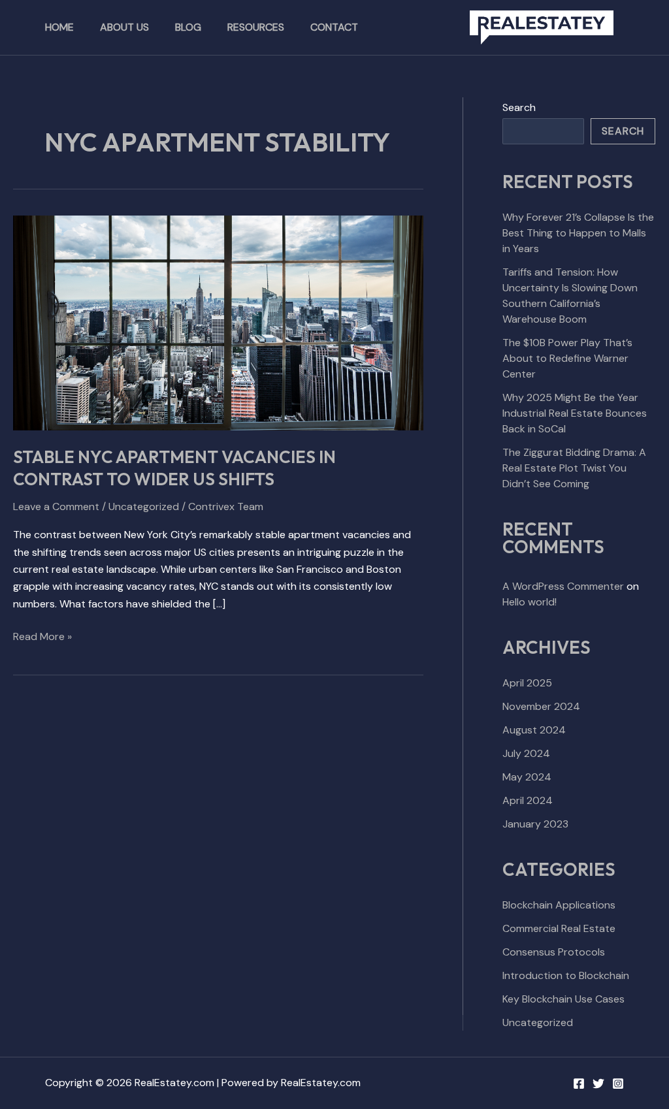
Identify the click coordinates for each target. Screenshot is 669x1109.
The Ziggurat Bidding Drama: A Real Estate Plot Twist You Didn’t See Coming (574, 467)
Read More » (42, 635)
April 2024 (527, 800)
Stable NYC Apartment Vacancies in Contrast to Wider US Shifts (174, 468)
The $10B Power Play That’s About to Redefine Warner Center (567, 358)
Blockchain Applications (558, 905)
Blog (188, 27)
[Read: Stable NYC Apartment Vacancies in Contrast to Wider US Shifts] (218, 322)
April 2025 (527, 683)
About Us (124, 27)
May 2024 (526, 777)
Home (59, 27)
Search (519, 107)
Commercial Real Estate (558, 928)
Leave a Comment (56, 506)
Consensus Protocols (553, 952)
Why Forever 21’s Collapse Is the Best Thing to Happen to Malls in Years (578, 232)
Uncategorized (143, 506)
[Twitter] (598, 1083)
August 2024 (534, 730)
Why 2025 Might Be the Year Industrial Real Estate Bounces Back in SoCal (574, 413)
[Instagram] (618, 1083)
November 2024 (541, 706)
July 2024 (526, 753)
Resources (255, 27)
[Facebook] (579, 1083)
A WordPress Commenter (563, 586)
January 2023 (535, 824)
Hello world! (529, 602)
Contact (334, 27)
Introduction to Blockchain (565, 975)
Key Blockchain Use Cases (563, 999)
